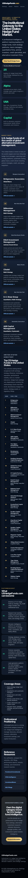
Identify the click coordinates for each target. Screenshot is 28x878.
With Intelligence (10, 777)
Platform (16, 6)
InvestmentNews (10, 782)
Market (10, 6)
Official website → (9, 195)
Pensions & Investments (12, 772)
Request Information (14, 839)
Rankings (4, 6)
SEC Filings (8, 787)
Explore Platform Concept (12, 66)
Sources (22, 6)
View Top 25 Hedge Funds (12, 61)
